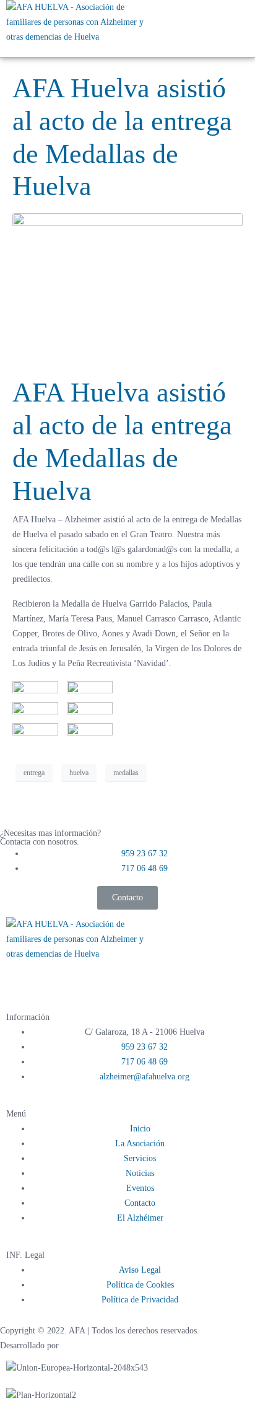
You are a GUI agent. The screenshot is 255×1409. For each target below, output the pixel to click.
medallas (126, 772)
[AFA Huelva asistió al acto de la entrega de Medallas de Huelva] (127, 289)
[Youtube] (88, 977)
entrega (34, 772)
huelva (79, 772)
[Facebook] (21, 977)
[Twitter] (55, 977)
